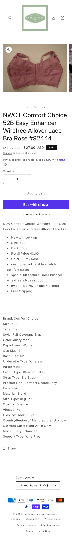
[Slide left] (27, 106)
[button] (10, 18)
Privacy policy (52, 519)
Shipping (7, 153)
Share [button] (12, 448)
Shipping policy (49, 525)
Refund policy (32, 519)
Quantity (8, 171)
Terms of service (26, 525)
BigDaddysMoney (34, 514)
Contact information (38, 531)
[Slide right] (44, 106)
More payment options (36, 214)
